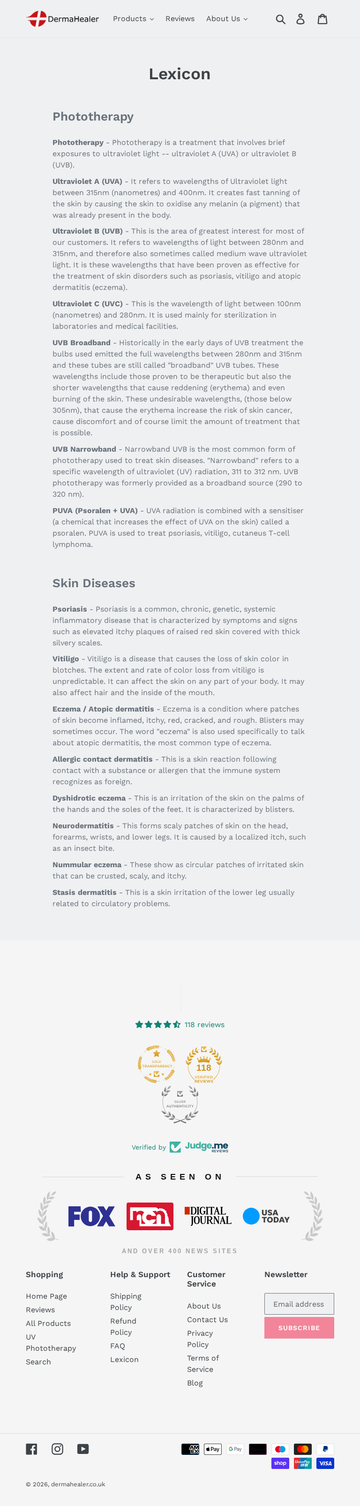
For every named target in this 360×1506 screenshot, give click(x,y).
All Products (48, 1323)
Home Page (46, 1296)
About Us (204, 1306)
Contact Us (207, 1319)
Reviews (40, 1309)
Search (38, 1361)
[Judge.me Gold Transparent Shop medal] (156, 1064)
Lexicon (124, 1359)
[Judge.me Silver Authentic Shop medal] (180, 1104)
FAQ (117, 1345)
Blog (195, 1382)
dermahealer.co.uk (78, 1484)
